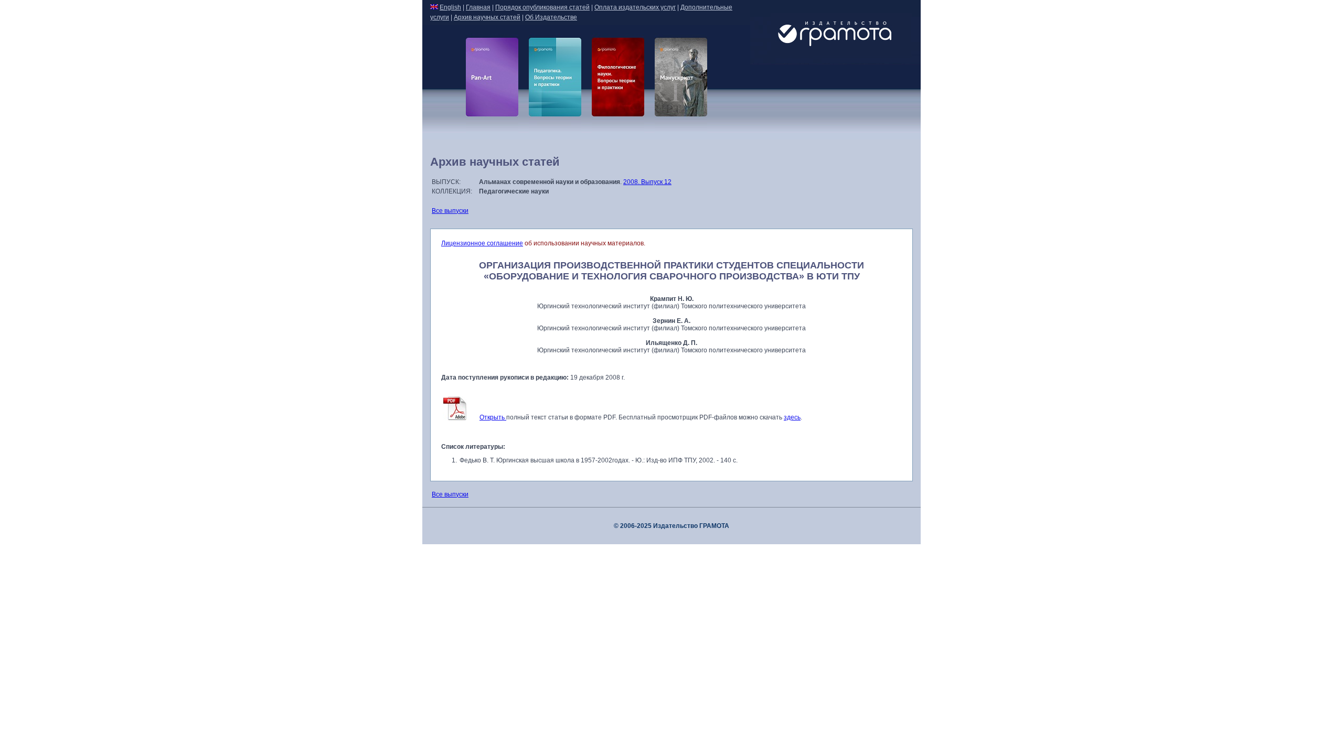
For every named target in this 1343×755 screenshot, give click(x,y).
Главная (478, 7)
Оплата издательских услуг (635, 7)
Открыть (492, 417)
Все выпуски (450, 210)
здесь (792, 417)
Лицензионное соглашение (482, 243)
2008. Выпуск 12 (647, 182)
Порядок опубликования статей (542, 7)
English (450, 7)
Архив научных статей (487, 17)
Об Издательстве (551, 17)
